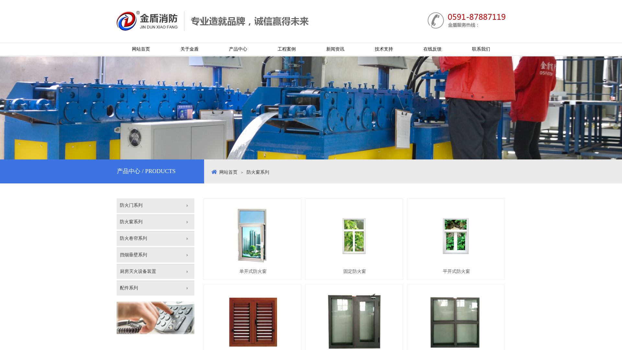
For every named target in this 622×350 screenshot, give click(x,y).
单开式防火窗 (253, 271)
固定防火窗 (354, 271)
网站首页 (228, 172)
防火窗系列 (258, 172)
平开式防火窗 (456, 271)
